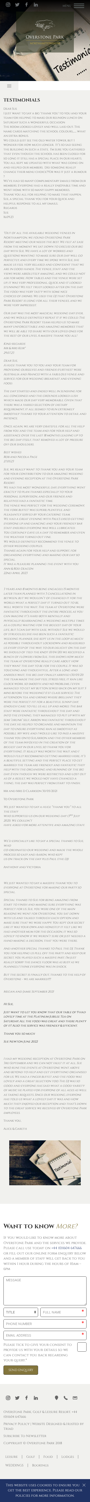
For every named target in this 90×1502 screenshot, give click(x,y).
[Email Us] (75, 1398)
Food (48, 1457)
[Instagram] (8, 4)
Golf (30, 1457)
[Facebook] (26, 4)
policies (22, 1495)
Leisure (11, 1457)
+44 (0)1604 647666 (66, 1248)
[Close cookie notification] (84, 1485)
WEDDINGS (14, 1465)
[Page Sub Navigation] (9, 85)
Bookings (40, 1465)
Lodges (67, 1457)
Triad (8, 1429)
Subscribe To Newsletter (24, 1436)
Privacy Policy (16, 1424)
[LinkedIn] (35, 4)
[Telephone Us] (65, 1398)
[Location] (56, 1398)
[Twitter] (17, 4)
